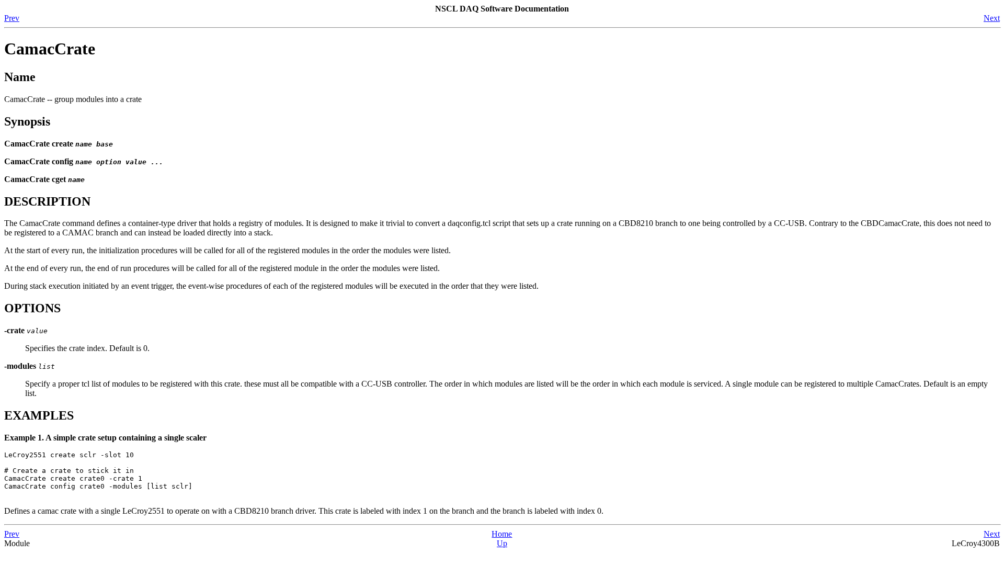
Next (992, 18)
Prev (11, 18)
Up (502, 543)
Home (502, 533)
